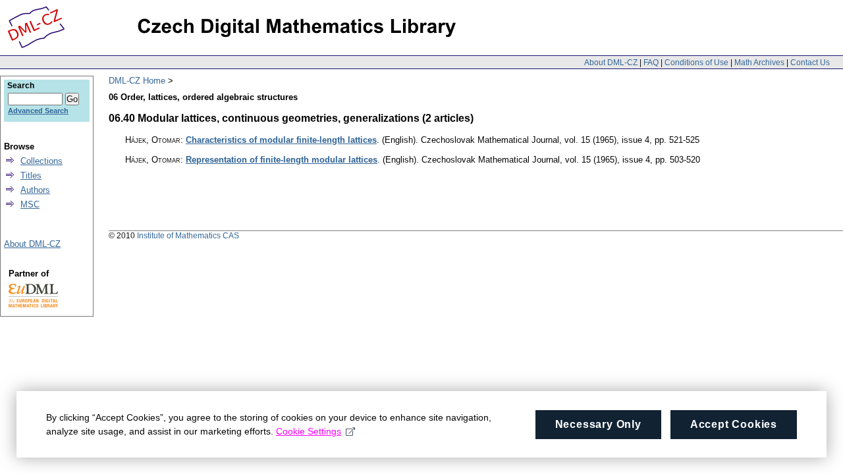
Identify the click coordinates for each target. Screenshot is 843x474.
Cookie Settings (308, 431)
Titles (30, 175)
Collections (41, 161)
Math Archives (759, 62)
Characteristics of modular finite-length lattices (281, 140)
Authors (35, 190)
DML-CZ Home (137, 81)
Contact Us (810, 62)
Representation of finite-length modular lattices (281, 160)
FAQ (651, 62)
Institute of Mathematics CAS (188, 235)
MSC (30, 204)
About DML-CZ (611, 62)
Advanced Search (38, 111)
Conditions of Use (696, 62)
